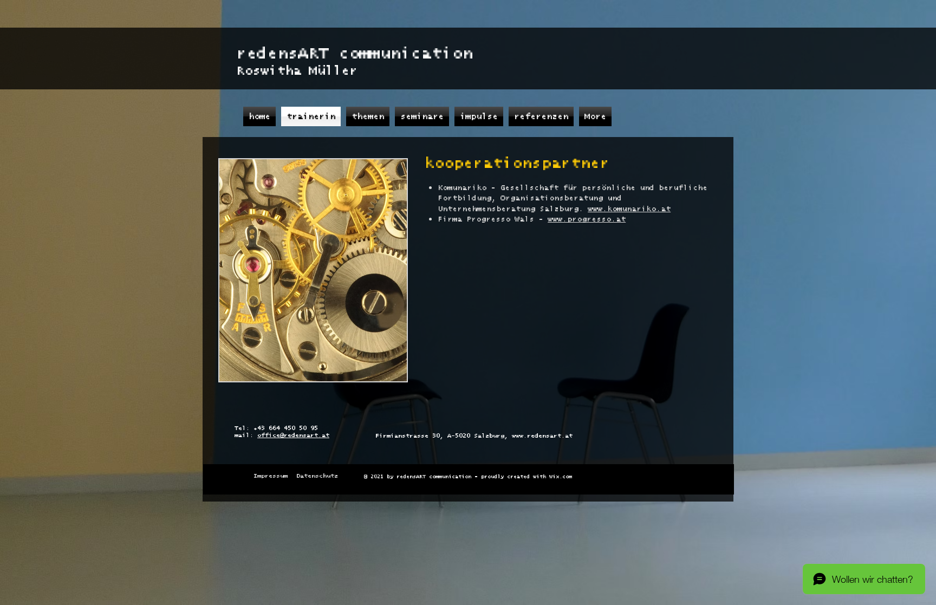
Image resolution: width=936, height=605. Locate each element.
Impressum (270, 476)
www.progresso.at (587, 219)
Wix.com (560, 476)
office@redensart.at (293, 435)
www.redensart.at (542, 436)
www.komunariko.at (629, 209)
